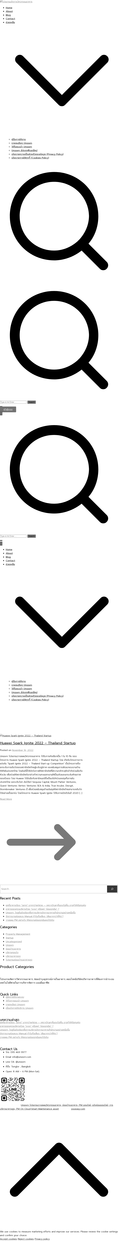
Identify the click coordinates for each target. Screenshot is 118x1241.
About (9, 11)
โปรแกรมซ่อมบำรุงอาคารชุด (19, 960)
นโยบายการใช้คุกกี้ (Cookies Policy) (30, 158)
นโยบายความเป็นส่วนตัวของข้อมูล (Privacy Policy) (37, 154)
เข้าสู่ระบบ (8, 409)
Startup (10, 938)
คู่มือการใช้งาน (19, 139)
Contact (10, 18)
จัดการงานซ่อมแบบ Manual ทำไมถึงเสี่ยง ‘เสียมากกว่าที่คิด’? (34, 916)
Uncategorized (14, 941)
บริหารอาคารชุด (13, 956)
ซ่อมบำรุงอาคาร (13, 949)
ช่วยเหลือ (10, 564)
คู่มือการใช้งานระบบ (15, 997)
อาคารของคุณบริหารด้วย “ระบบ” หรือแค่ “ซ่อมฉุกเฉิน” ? (32, 909)
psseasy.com (78, 1109)
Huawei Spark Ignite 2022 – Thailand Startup (38, 743)
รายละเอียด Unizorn (22, 143)
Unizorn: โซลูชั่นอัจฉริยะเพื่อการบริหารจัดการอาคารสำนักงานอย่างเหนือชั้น (41, 912)
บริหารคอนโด (12, 952)
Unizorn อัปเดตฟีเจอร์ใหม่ (24, 150)
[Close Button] (1, 544)
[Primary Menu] (1, 413)
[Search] (112, 889)
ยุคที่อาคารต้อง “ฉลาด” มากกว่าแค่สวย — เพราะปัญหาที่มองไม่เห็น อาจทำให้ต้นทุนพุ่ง (46, 905)
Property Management (18, 934)
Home (9, 7)
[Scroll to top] (59, 1228)
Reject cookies (26, 1239)
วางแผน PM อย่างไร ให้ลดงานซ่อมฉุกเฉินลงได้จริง (30, 920)
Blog (8, 15)
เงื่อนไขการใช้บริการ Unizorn (19, 1008)
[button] (62, 136)
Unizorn (10, 945)
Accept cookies (8, 1239)
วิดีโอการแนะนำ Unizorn (17, 1001)
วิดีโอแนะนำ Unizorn (22, 146)
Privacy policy (42, 1239)
